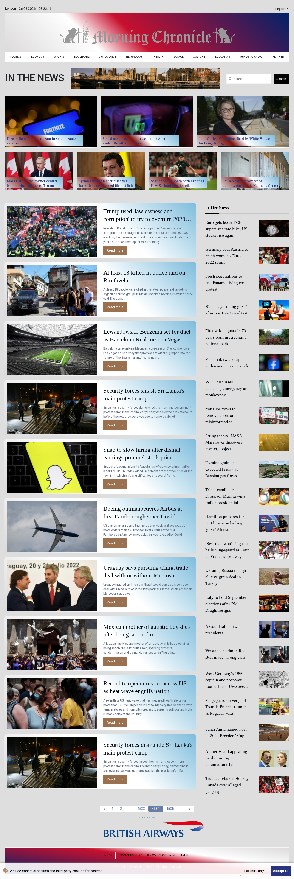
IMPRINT (109, 855)
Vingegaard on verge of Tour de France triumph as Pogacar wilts (226, 707)
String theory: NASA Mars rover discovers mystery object (223, 442)
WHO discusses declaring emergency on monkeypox (226, 388)
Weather (277, 56)
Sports (59, 56)
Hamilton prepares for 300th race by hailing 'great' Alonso (224, 523)
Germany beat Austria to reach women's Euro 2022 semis (226, 255)
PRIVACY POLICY (156, 855)
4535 (170, 809)
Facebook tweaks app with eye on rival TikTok (226, 362)
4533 (141, 809)
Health (158, 56)
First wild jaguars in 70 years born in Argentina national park (225, 337)
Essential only (254, 871)
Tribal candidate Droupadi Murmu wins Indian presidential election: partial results (225, 496)
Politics (16, 56)
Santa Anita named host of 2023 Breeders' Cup (226, 732)
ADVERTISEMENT (179, 855)
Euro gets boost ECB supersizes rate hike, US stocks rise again (226, 229)
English (280, 9)
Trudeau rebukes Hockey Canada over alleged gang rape (227, 785)
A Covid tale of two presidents (222, 629)
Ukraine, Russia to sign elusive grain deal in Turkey (225, 577)
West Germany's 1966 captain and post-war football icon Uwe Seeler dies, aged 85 (227, 680)
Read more (115, 250)
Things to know (251, 56)
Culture (199, 56)
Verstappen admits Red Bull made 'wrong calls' (225, 654)
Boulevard (82, 56)
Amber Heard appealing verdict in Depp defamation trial (226, 758)
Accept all (280, 871)
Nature (178, 56)
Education (222, 56)
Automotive (107, 56)
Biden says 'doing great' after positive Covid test (226, 310)
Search (281, 79)
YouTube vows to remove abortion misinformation (220, 415)
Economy (37, 56)
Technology (135, 56)
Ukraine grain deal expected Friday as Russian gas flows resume (221, 470)
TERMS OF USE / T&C (129, 855)
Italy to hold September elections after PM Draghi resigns (226, 604)
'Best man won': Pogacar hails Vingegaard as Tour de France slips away (227, 550)
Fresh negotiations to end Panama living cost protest (225, 282)
